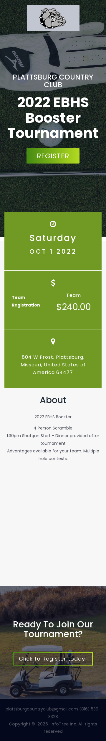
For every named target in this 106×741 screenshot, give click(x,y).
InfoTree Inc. (63, 724)
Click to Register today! (53, 658)
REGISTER (53, 156)
